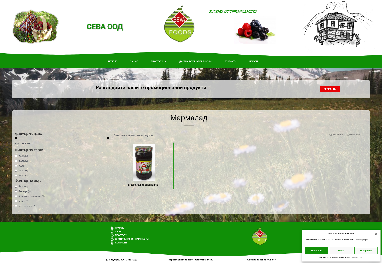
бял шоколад (27, 206)
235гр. (23, 156)
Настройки (366, 250)
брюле (23, 201)
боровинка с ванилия (32, 196)
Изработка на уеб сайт (180, 259)
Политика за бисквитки (328, 257)
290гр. (23, 161)
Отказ (341, 250)
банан (23, 186)
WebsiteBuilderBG (204, 259)
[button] (376, 233)
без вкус (25, 191)
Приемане (316, 250)
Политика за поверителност (351, 257)
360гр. (23, 170)
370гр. (23, 175)
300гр (23, 165)
